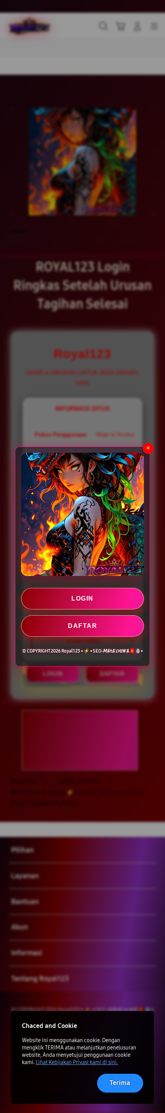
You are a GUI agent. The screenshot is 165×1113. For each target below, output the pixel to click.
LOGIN (82, 598)
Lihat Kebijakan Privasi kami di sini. (77, 1062)
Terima (120, 1083)
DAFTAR (82, 626)
